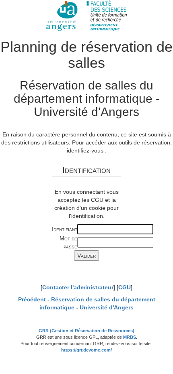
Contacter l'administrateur (77, 287)
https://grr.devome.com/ (86, 350)
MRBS (129, 337)
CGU (124, 287)
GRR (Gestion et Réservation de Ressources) (86, 330)
